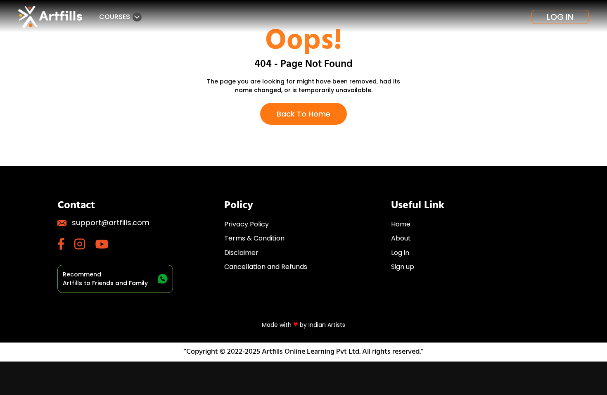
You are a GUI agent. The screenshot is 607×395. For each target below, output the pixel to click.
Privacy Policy (246, 224)
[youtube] (106, 244)
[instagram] (84, 244)
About (401, 238)
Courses (114, 16)
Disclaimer (241, 252)
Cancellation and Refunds (265, 266)
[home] (51, 17)
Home (400, 224)
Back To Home (303, 114)
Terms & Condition (254, 238)
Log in (560, 17)
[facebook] (65, 244)
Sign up (402, 266)
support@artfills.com (110, 222)
